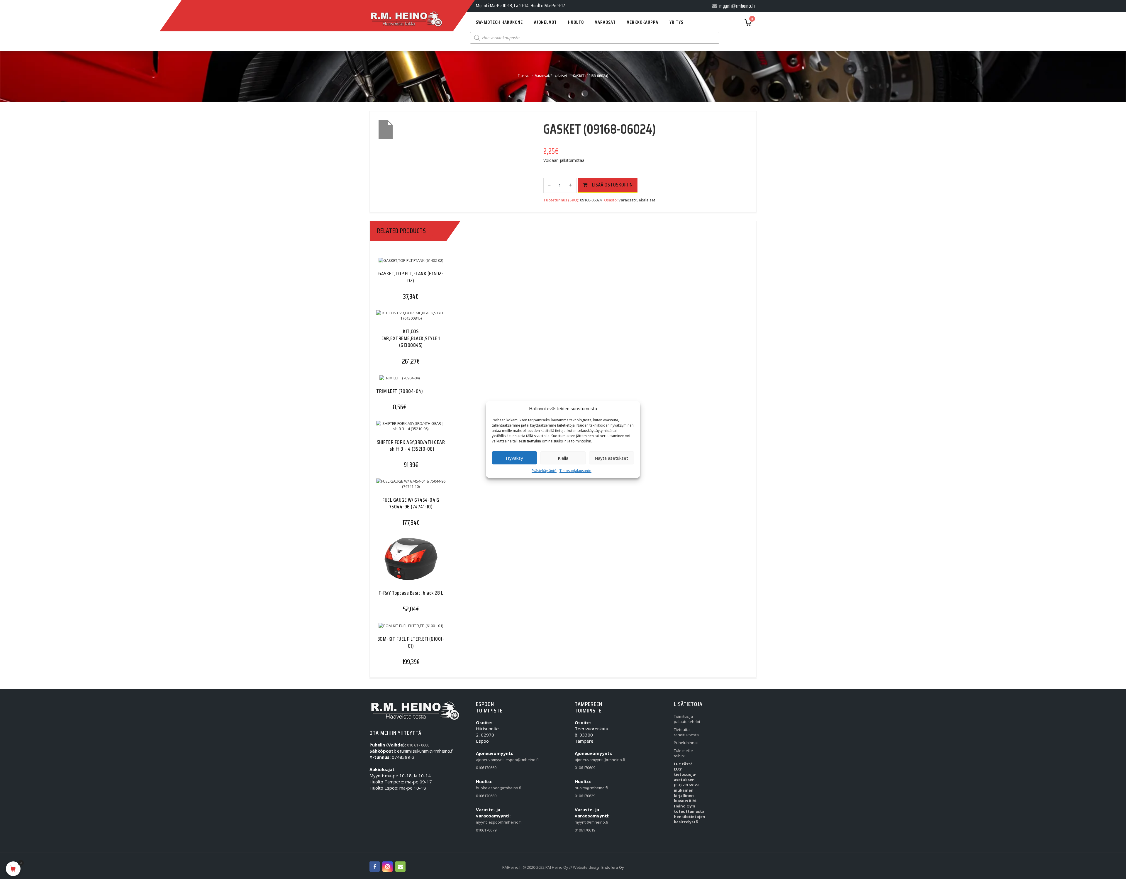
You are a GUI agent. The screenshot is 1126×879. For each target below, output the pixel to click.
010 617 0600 (418, 745)
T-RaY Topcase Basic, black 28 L (411, 593)
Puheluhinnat (686, 742)
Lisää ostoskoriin (612, 185)
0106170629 (585, 795)
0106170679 (486, 830)
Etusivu (523, 75)
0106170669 (486, 767)
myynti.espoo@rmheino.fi (489, 822)
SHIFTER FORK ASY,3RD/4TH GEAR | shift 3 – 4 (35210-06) (411, 445)
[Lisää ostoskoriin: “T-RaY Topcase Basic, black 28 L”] (399, 563)
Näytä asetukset (611, 458)
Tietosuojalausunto (575, 470)
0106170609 (585, 767)
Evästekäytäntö (544, 470)
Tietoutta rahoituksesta (686, 732)
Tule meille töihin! (683, 753)
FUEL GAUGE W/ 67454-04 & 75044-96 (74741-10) (410, 503)
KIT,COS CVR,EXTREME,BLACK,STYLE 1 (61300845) (410, 338)
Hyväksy (514, 458)
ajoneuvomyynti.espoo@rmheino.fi (489, 759)
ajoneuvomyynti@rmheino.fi (588, 759)
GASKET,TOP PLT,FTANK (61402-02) (410, 276)
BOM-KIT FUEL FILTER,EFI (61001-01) (411, 642)
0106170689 (486, 795)
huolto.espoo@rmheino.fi (489, 787)
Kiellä (563, 458)
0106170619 (585, 830)
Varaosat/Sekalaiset (551, 75)
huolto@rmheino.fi (588, 787)
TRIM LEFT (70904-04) (399, 391)
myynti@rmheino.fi (588, 822)
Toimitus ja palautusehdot (687, 719)
